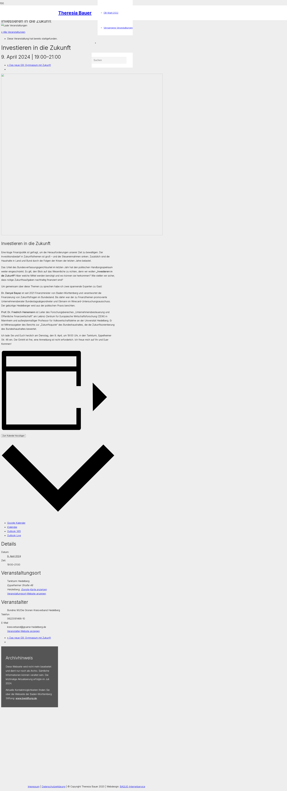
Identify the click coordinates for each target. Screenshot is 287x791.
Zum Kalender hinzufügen (13, 436)
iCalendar (12, 527)
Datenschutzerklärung (53, 786)
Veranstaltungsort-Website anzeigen (26, 593)
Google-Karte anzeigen (34, 589)
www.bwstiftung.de (26, 698)
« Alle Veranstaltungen (13, 32)
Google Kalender (16, 522)
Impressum (33, 786)
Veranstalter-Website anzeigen (23, 631)
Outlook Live (14, 535)
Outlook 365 (14, 531)
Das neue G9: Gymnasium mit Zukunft (29, 65)
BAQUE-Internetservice (132, 786)
